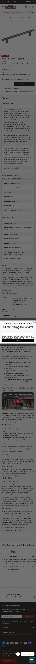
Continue (18, 340)
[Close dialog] (34, 322)
